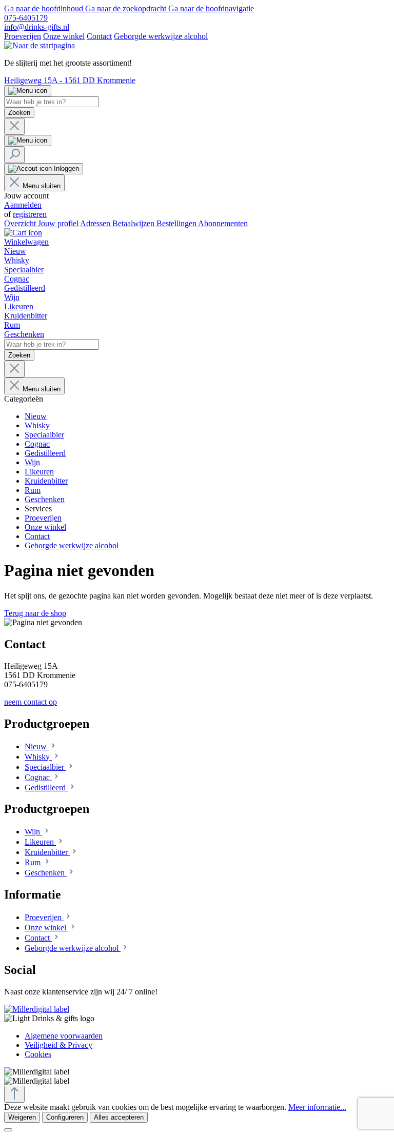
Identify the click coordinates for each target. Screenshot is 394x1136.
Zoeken (19, 112)
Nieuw (37, 746)
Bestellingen (177, 223)
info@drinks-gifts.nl (36, 27)
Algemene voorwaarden (64, 1035)
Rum (34, 862)
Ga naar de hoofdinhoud (44, 8)
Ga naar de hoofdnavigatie (211, 8)
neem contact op (30, 701)
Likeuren (40, 842)
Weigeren (22, 1117)
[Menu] (27, 90)
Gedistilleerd (46, 787)
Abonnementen (223, 223)
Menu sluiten (42, 186)
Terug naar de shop (35, 613)
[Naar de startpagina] (39, 45)
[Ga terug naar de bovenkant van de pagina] (14, 1094)
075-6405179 (26, 17)
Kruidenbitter (47, 852)
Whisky (38, 756)
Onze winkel (64, 36)
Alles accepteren (119, 1117)
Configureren (65, 1117)
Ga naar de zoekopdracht (126, 8)
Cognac (38, 777)
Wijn (33, 831)
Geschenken (46, 872)
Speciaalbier (45, 767)
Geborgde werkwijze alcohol (161, 36)
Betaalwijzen (134, 223)
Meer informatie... (317, 1107)
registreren (30, 214)
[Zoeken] (14, 154)
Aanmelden (23, 205)
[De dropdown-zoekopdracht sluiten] (14, 126)
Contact (99, 36)
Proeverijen (22, 36)
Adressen (96, 223)
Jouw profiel (59, 223)
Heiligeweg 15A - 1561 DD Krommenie (69, 80)
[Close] (8, 1129)
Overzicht (21, 223)
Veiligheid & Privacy (58, 1045)
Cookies (38, 1054)
